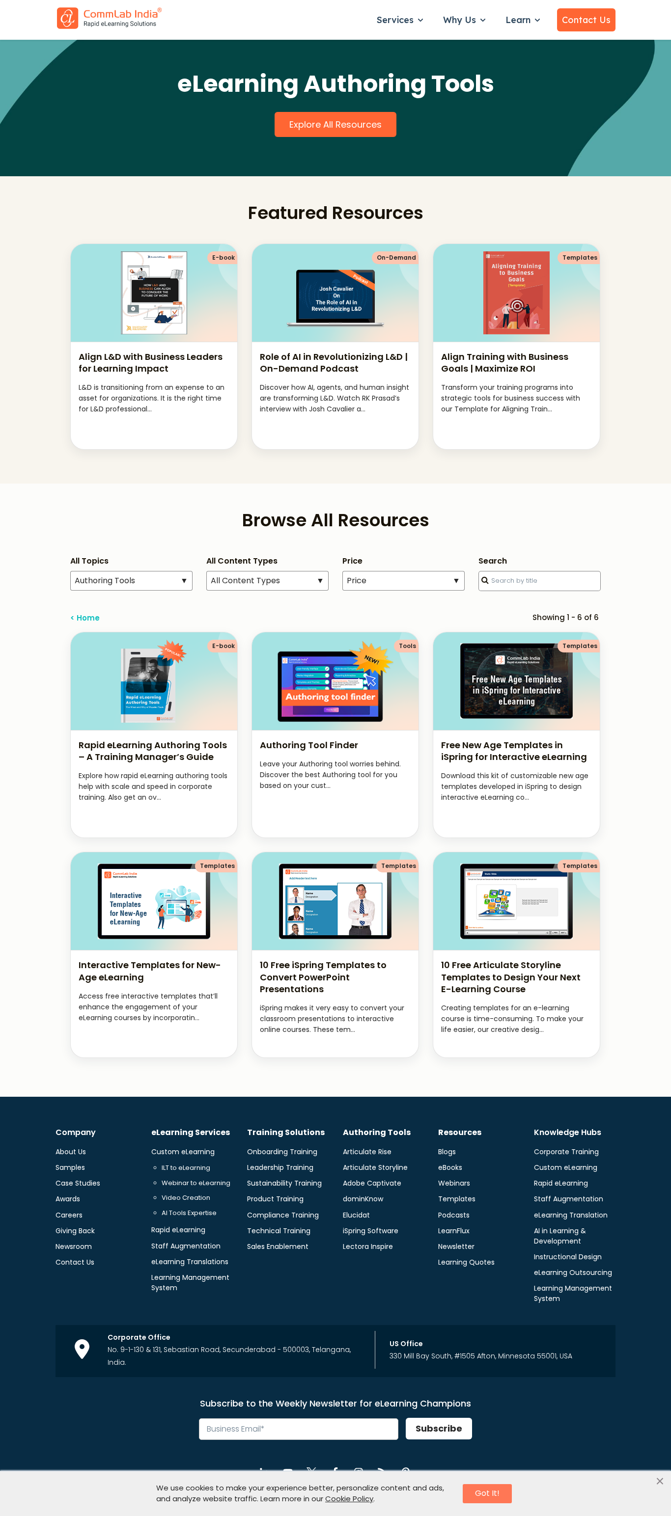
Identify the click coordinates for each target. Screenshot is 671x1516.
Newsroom (74, 1246)
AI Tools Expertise (189, 1213)
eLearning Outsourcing (573, 1272)
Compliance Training (283, 1215)
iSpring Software (370, 1231)
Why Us (459, 20)
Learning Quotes (466, 1262)
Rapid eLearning (178, 1230)
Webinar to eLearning (196, 1183)
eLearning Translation (571, 1215)
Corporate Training (566, 1152)
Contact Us (586, 20)
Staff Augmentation (186, 1246)
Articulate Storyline (375, 1167)
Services (395, 20)
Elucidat (356, 1215)
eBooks (450, 1167)
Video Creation (186, 1197)
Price (403, 580)
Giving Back (75, 1231)
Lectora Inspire (368, 1246)
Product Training (275, 1199)
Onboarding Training (282, 1152)
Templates (456, 1199)
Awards (68, 1199)
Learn (518, 20)
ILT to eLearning (186, 1167)
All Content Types (267, 580)
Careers (69, 1215)
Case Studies (78, 1183)
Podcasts (454, 1215)
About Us (71, 1152)
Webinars (454, 1183)
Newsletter (456, 1246)
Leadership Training (280, 1167)
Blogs (447, 1152)
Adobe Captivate (372, 1183)
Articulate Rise (367, 1152)
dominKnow (363, 1199)
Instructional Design (568, 1257)
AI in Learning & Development (560, 1236)
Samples (70, 1167)
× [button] (660, 1482)
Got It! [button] (487, 1493)
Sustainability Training (284, 1183)
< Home (85, 618)
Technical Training (278, 1231)
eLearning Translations (189, 1262)
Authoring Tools (131, 580)
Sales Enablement (277, 1246)
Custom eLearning (183, 1152)
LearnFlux (454, 1231)
